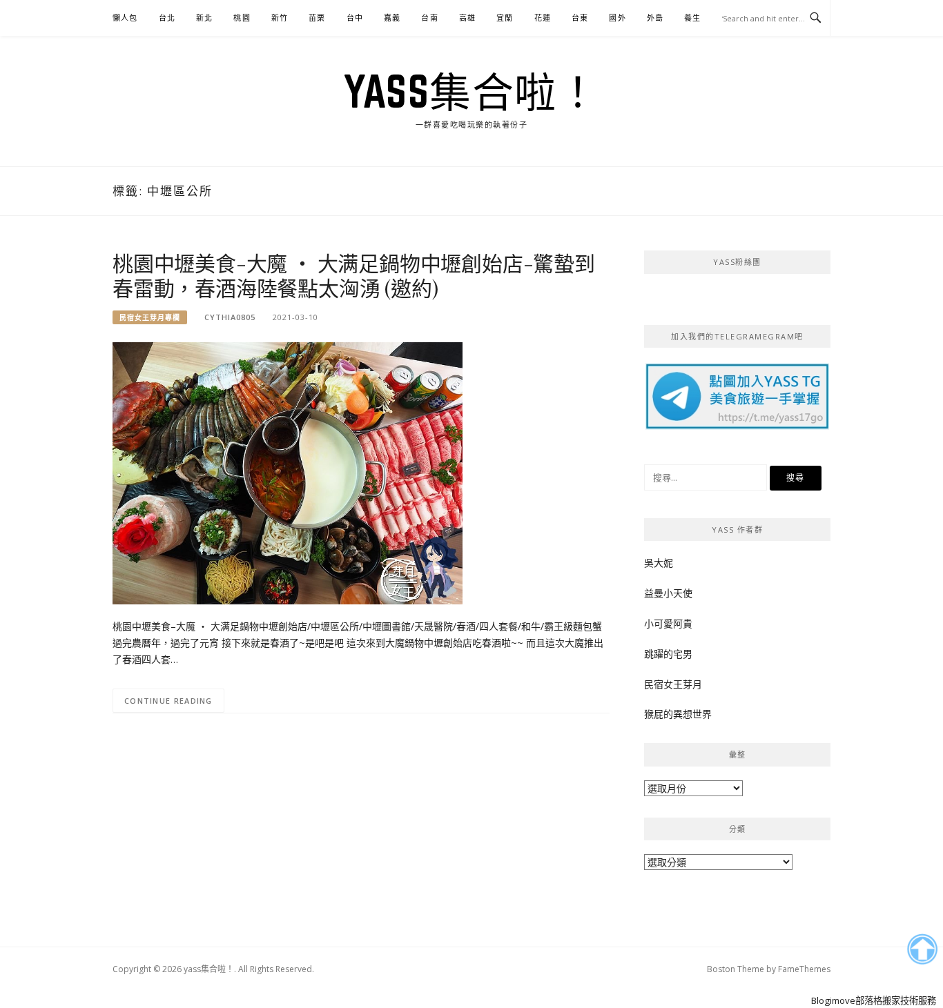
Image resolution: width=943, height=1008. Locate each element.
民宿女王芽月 (673, 684)
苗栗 (317, 17)
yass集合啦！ (471, 91)
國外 (617, 17)
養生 (692, 17)
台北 (167, 17)
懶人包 (125, 17)
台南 (429, 17)
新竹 (279, 17)
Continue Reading (168, 700)
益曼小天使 (668, 593)
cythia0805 (229, 317)
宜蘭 (504, 17)
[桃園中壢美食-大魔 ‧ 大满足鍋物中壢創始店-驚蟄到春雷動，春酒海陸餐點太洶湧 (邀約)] (288, 472)
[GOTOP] (922, 949)
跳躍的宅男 (668, 653)
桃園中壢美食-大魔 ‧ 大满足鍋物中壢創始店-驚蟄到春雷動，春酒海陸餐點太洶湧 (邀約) (354, 275)
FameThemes (804, 969)
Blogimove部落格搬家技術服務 (873, 1000)
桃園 (241, 17)
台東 (580, 17)
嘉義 (392, 17)
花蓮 (542, 17)
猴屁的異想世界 (678, 713)
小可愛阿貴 (668, 623)
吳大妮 (658, 562)
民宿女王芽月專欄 (149, 317)
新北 (204, 17)
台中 (355, 17)
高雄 (467, 17)
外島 (655, 17)
